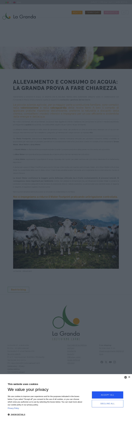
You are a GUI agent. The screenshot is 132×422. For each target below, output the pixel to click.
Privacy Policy (13, 408)
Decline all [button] (108, 404)
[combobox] (125, 377)
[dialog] (66, 398)
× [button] (129, 377)
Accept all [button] (107, 395)
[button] (46, 414)
